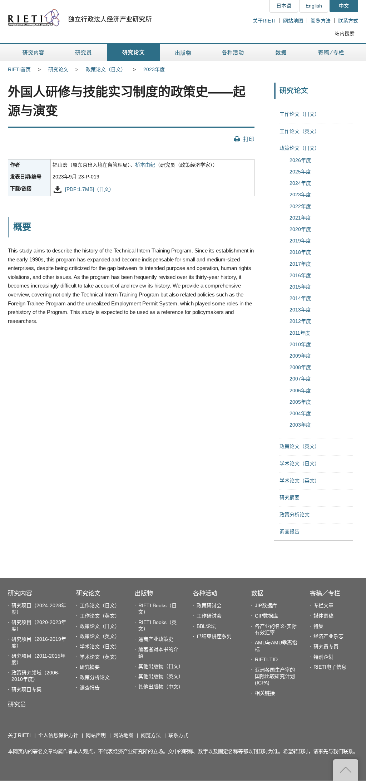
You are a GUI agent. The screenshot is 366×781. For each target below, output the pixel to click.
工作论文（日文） (300, 114)
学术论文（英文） (300, 480)
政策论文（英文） (300, 446)
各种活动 (205, 593)
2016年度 (300, 275)
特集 (318, 626)
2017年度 (300, 264)
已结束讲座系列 (214, 636)
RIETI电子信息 (329, 667)
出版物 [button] (183, 52)
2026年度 (300, 160)
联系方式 (348, 21)
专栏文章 (323, 605)
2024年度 (300, 183)
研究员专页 (325, 646)
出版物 (144, 593)
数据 (257, 593)
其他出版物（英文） (160, 676)
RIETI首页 (19, 69)
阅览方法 (321, 21)
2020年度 (300, 229)
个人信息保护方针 (58, 735)
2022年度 (300, 206)
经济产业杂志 (328, 636)
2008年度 (300, 367)
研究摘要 (290, 497)
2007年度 (300, 379)
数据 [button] (281, 52)
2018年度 (300, 252)
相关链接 (265, 693)
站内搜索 (345, 33)
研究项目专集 (26, 689)
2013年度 (300, 310)
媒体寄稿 (323, 616)
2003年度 (300, 425)
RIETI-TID (266, 659)
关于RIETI (264, 21)
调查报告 (290, 531)
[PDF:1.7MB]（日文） (89, 189)
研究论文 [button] (133, 52)
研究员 (17, 704)
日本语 (283, 6)
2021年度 (300, 218)
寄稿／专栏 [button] (331, 52)
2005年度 (300, 402)
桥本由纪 (145, 165)
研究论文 (58, 69)
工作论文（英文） (300, 131)
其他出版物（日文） (160, 666)
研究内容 (20, 593)
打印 (248, 139)
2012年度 (300, 321)
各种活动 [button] (232, 52)
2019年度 (300, 241)
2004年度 (300, 413)
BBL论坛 (206, 626)
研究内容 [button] (34, 52)
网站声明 (96, 735)
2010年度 (300, 344)
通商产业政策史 (155, 639)
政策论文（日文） (106, 69)
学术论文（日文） (300, 463)
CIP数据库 (266, 616)
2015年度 (300, 287)
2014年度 (300, 298)
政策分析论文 (295, 514)
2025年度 (300, 172)
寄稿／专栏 (325, 593)
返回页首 (345, 770)
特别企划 (323, 657)
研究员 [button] (83, 52)
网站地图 (293, 21)
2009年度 (300, 356)
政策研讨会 (209, 605)
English (314, 6)
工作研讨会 (209, 616)
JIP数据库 (266, 605)
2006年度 (300, 390)
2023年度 (154, 69)
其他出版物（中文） (160, 686)
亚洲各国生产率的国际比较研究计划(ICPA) (275, 676)
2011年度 (300, 333)
